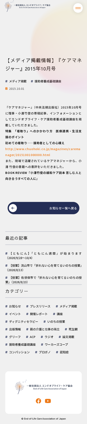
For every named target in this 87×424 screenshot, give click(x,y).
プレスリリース (40, 306)
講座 (60, 314)
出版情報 (15, 329)
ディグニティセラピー (23, 321)
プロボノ (45, 352)
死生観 (73, 329)
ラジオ (49, 337)
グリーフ (15, 337)
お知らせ (15, 306)
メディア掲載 (68, 306)
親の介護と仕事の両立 (45, 329)
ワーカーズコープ (56, 344)
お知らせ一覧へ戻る (63, 208)
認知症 (64, 352)
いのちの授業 (56, 321)
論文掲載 (68, 337)
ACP (32, 337)
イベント (15, 314)
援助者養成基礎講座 (22, 344)
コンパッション (19, 352)
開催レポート (39, 314)
